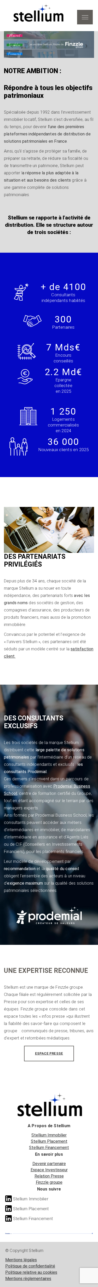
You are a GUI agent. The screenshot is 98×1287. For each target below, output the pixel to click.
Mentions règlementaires (28, 1278)
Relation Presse (49, 1176)
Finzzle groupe (49, 1182)
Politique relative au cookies (31, 1272)
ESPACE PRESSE (49, 1053)
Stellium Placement (49, 1141)
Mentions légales (21, 1259)
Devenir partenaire (49, 1163)
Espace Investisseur (49, 1169)
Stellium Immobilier (49, 1135)
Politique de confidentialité (30, 1266)
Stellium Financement (49, 1147)
